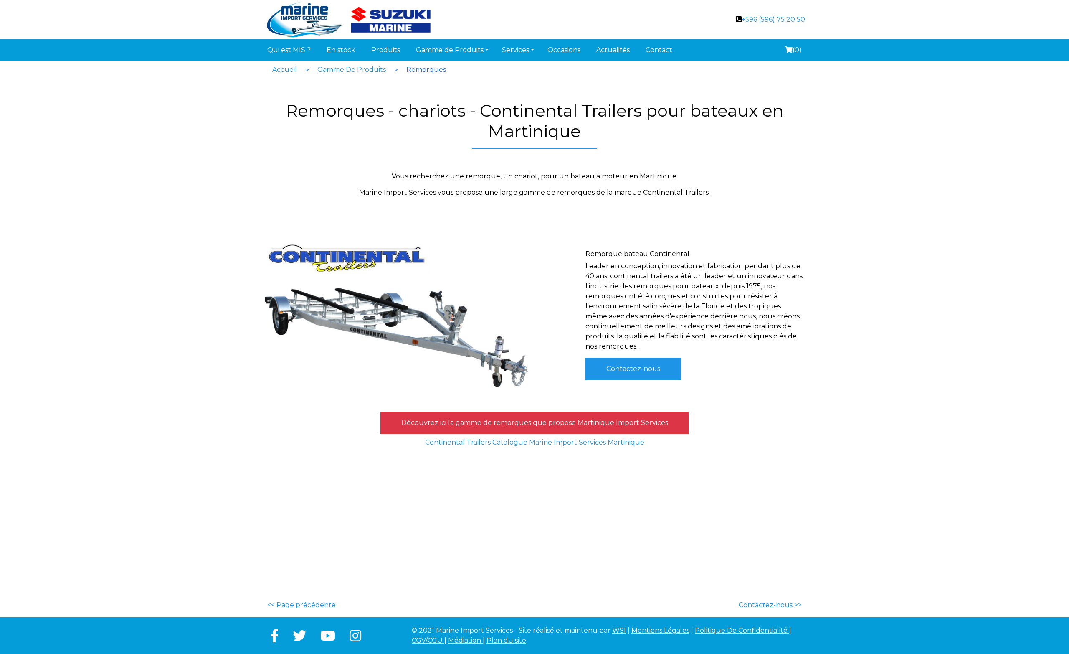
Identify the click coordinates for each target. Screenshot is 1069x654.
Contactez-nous (633, 369)
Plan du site (506, 640)
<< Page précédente (301, 605)
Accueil (284, 70)
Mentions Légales (660, 630)
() (793, 51)
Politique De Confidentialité (742, 630)
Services (515, 50)
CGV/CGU (428, 640)
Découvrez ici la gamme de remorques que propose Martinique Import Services (534, 423)
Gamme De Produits (351, 70)
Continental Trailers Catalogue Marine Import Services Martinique (534, 442)
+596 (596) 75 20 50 (773, 19)
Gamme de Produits (450, 50)
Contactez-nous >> (770, 605)
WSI (619, 630)
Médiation (465, 640)
